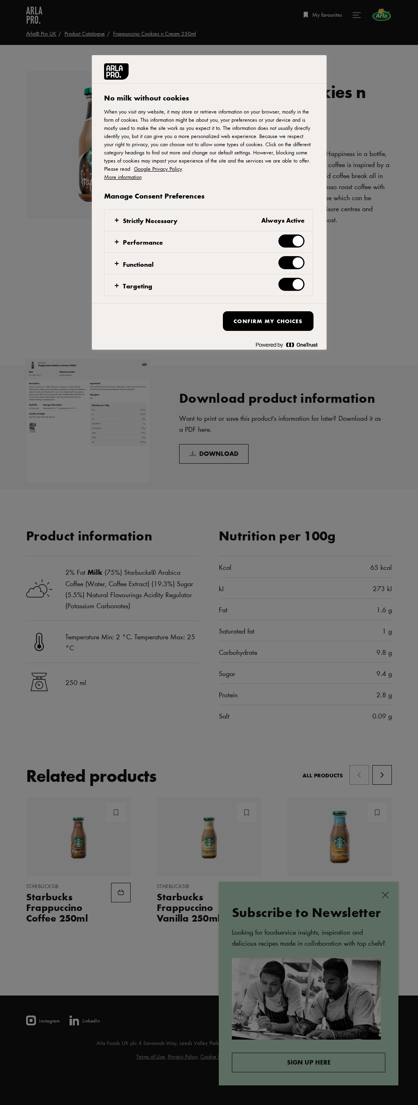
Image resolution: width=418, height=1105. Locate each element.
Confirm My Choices (267, 321)
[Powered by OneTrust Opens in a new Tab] (287, 344)
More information (123, 177)
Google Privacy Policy (158, 168)
